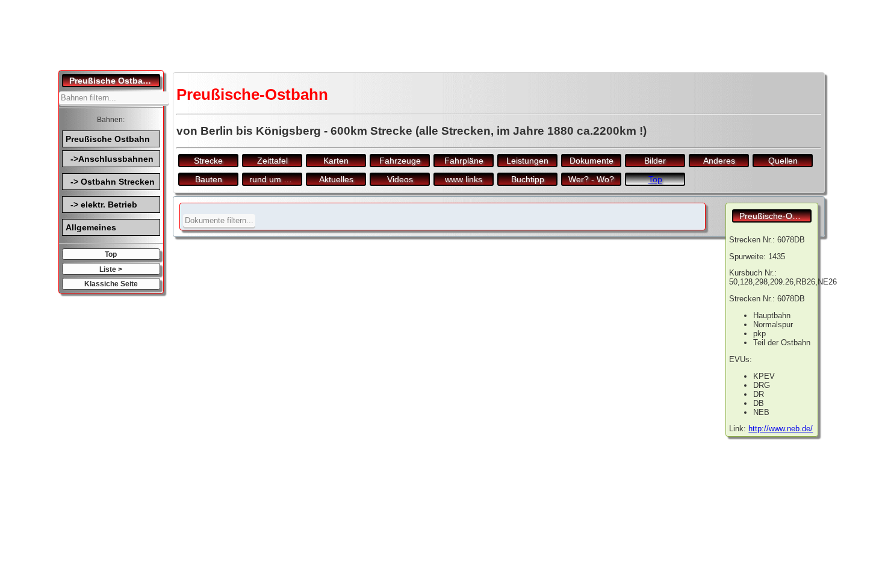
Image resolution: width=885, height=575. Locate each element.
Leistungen (527, 160)
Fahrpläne (463, 160)
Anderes (719, 160)
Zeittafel (272, 160)
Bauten (208, 179)
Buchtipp (527, 179)
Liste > (110, 269)
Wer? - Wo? (591, 179)
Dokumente (591, 160)
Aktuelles (336, 179)
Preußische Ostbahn (108, 139)
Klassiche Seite (111, 284)
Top (111, 254)
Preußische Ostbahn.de (114, 80)
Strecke (208, 160)
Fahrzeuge (400, 160)
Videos (400, 179)
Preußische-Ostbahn (775, 216)
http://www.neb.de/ (780, 428)
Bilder (655, 160)
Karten (336, 160)
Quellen (783, 160)
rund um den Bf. (275, 179)
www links (463, 179)
